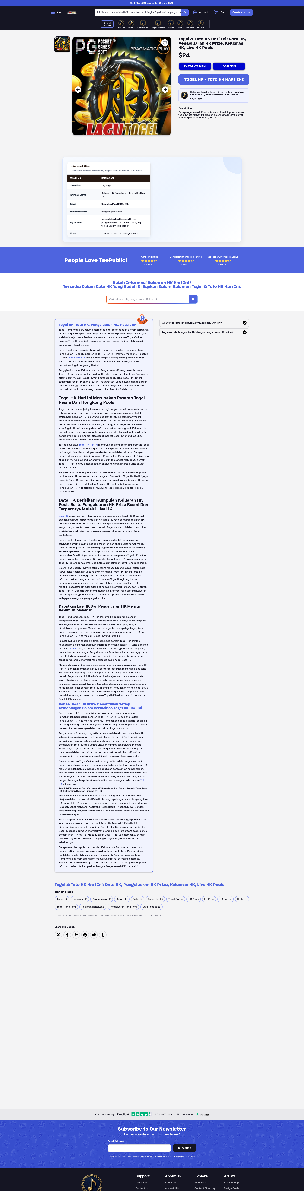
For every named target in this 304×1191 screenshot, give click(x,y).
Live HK (72, 648)
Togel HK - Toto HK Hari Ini (214, 79)
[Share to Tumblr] (103, 934)
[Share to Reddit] (94, 934)
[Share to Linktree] (76, 934)
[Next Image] (165, 89)
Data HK (63, 516)
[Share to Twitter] (58, 934)
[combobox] (138, 12)
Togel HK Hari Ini (88, 444)
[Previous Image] (78, 89)
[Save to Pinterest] (85, 934)
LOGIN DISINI (229, 66)
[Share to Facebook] (67, 934)
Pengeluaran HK (77, 357)
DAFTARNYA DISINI (195, 66)
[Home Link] (72, 12)
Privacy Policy (145, 1156)
